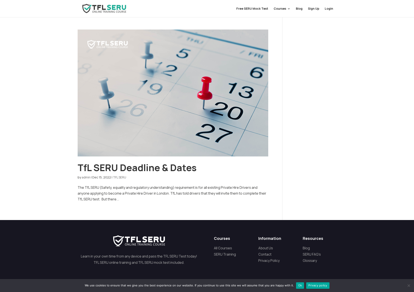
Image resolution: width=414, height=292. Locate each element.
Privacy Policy (269, 260)
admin (86, 177)
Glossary (310, 260)
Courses (280, 9)
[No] (408, 285)
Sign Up (313, 9)
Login (329, 9)
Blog (299, 9)
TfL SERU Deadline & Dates (137, 167)
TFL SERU (119, 177)
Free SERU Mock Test (252, 9)
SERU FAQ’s (312, 254)
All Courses (223, 248)
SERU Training (225, 254)
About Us (265, 248)
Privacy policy (317, 285)
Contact (264, 254)
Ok (300, 285)
